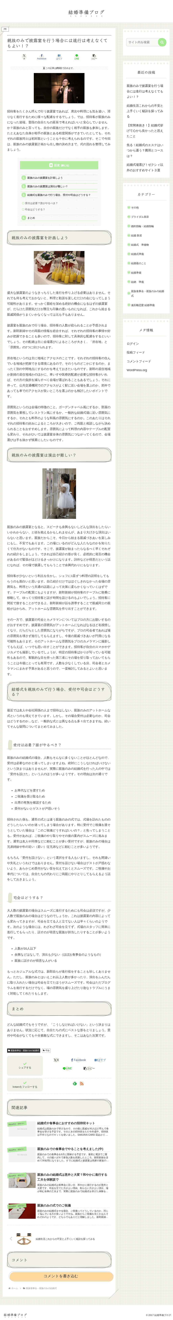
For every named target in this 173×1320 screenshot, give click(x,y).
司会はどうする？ (35, 209)
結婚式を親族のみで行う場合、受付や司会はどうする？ (59, 194)
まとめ (31, 217)
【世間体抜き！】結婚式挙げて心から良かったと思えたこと (145, 131)
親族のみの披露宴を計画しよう (45, 177)
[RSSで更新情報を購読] (81, 1083)
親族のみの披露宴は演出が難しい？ (47, 186)
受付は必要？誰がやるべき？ (41, 203)
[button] (94, 56)
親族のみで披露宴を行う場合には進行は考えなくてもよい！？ (145, 91)
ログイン (133, 343)
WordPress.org (137, 370)
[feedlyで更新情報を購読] (75, 1083)
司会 (47, 1050)
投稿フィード (136, 352)
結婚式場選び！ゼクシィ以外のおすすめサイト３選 (145, 167)
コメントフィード (139, 361)
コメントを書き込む (61, 1276)
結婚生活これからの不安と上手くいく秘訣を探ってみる (145, 111)
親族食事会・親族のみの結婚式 (25, 1050)
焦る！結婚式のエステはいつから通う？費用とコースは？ (145, 150)
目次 (57, 165)
